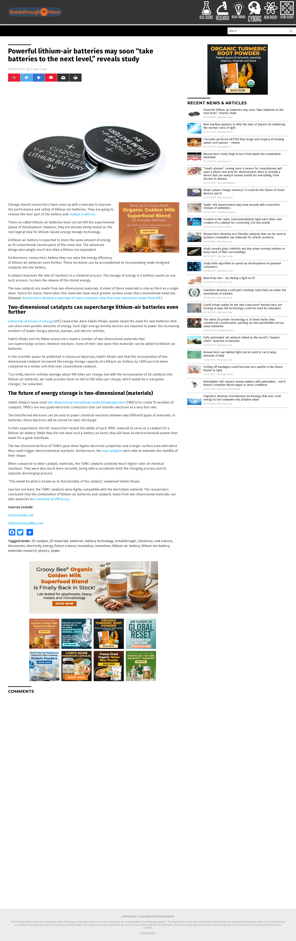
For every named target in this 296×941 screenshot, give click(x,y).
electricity (34, 546)
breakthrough (125, 541)
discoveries (16, 546)
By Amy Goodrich (226, 212)
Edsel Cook (39, 69)
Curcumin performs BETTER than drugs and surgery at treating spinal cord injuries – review (243, 141)
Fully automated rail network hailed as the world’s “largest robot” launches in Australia (241, 339)
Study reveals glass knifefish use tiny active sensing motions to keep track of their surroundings (244, 250)
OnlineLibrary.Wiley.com (25, 523)
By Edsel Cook (225, 117)
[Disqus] (93, 747)
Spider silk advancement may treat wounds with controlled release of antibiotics (241, 206)
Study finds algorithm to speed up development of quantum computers (242, 265)
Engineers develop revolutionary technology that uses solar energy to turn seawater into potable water (242, 397)
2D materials (59, 541)
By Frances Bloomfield (229, 389)
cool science (163, 541)
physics (43, 551)
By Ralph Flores (225, 271)
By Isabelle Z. (225, 146)
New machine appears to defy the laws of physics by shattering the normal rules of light (244, 126)
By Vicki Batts (224, 227)
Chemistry (145, 541)
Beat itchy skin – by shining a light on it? (229, 278)
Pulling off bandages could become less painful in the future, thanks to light (243, 368)
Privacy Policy (148, 933)
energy (48, 546)
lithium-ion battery (155, 546)
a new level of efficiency (51, 499)
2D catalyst (40, 541)
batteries (77, 541)
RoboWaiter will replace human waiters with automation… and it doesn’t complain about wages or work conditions (244, 383)
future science (65, 546)
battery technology (99, 541)
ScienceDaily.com (21, 515)
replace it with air (82, 214)
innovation (85, 546)
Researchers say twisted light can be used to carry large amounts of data (239, 354)
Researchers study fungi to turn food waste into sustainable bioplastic (242, 155)
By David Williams (226, 183)
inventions (103, 546)
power (55, 551)
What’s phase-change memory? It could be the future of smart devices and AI (244, 191)
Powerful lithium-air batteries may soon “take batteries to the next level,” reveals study (243, 111)
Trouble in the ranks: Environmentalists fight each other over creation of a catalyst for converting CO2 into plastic (242, 221)
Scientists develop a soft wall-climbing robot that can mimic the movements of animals (244, 291)
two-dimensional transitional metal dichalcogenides (86, 402)
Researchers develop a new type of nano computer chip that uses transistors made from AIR (91, 298)
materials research (22, 551)
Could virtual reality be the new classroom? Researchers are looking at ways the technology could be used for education (242, 306)
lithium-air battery (126, 546)
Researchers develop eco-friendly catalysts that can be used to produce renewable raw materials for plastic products (244, 235)
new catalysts (112, 451)
